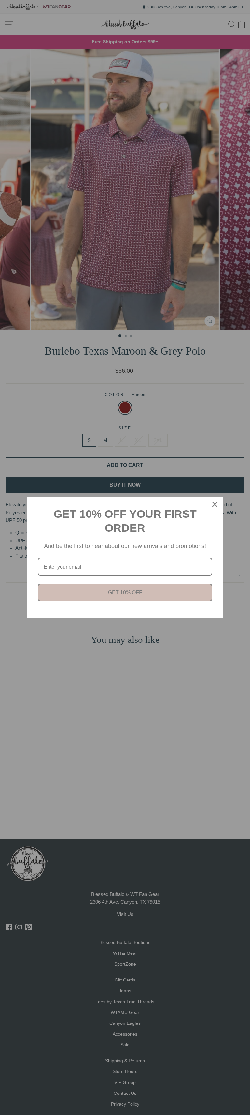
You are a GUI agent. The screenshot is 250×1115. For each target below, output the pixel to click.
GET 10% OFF (125, 592)
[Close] (215, 504)
